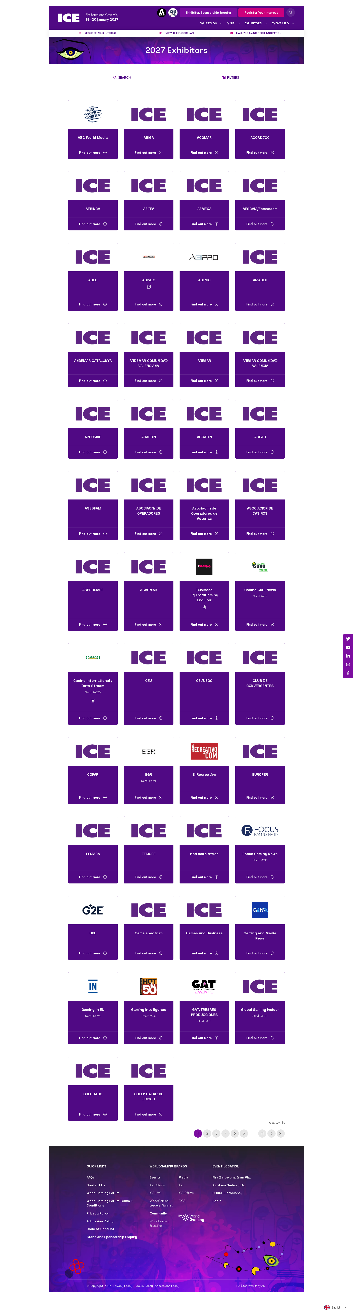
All (79, 91)
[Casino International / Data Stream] (93, 657)
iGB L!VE (156, 1193)
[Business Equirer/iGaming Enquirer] (204, 566)
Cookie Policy (143, 1286)
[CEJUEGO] (204, 657)
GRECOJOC (92, 1094)
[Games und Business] (204, 910)
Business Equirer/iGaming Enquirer (204, 594)
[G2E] (93, 910)
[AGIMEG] (148, 257)
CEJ (148, 680)
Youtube (348, 647)
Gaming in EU (93, 1009)
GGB (182, 1201)
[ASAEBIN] (148, 414)
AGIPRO (204, 280)
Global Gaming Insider (260, 1009)
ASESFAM (93, 508)
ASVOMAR (148, 589)
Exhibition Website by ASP (251, 1286)
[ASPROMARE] (93, 566)
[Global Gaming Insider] (260, 986)
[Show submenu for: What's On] (221, 23)
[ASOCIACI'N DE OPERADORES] (148, 485)
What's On (208, 23)
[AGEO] (93, 257)
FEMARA (93, 853)
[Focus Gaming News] (260, 830)
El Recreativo (204, 774)
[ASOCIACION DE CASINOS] (260, 485)
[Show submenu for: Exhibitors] (266, 23)
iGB (181, 1185)
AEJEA (148, 208)
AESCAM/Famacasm (260, 208)
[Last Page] (281, 1133)
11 (262, 1133)
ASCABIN (204, 436)
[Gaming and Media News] (260, 910)
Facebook (348, 673)
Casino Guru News (260, 589)
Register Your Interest (261, 13)
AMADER (260, 280)
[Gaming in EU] (93, 986)
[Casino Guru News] (260, 566)
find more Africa (204, 853)
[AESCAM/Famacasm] (260, 185)
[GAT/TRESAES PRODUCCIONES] (204, 986)
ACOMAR (204, 137)
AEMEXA (204, 208)
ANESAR (204, 360)
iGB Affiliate (157, 1185)
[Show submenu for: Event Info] (293, 23)
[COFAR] (93, 751)
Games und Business (204, 933)
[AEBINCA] (93, 185)
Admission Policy (100, 1221)
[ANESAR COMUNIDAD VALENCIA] (260, 337)
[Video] (204, 607)
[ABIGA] (148, 114)
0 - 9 (87, 91)
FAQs (91, 1177)
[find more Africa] (204, 830)
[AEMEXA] (204, 185)
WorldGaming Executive (159, 1223)
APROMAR (93, 436)
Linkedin (348, 656)
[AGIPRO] (204, 257)
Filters (233, 77)
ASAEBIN (148, 436)
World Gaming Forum (103, 1193)
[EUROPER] (260, 751)
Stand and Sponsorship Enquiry (112, 1237)
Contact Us (96, 1185)
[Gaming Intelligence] (148, 986)
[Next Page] (271, 1133)
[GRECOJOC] (93, 1071)
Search (290, 12)
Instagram (348, 664)
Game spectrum (149, 933)
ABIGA (149, 137)
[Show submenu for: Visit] (239, 23)
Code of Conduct (100, 1229)
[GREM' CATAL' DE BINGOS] (148, 1071)
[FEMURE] (148, 830)
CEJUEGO (204, 680)
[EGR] (148, 751)
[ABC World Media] (93, 114)
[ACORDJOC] (260, 114)
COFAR (92, 774)
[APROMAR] (93, 414)
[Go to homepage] (68, 18)
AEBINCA (93, 208)
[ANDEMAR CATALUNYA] (93, 337)
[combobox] (335, 1307)
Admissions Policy (167, 1286)
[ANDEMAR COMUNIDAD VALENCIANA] (148, 337)
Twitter (348, 639)
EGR (148, 774)
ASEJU (260, 436)
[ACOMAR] (204, 114)
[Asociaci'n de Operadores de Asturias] (204, 485)
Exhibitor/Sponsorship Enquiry (208, 13)
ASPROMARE (93, 589)
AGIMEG (148, 280)
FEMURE (149, 853)
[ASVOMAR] (148, 566)
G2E (92, 933)
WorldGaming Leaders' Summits (161, 1203)
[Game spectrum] (148, 910)
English (336, 1307)
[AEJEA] (148, 185)
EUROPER (260, 774)
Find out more (90, 152)
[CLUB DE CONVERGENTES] (260, 657)
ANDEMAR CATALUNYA (93, 360)
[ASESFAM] (93, 485)
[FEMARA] (93, 830)
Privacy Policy (98, 1213)
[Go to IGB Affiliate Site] (161, 12)
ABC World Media (93, 137)
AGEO (92, 280)
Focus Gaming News (260, 853)
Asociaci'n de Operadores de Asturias (204, 513)
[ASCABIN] (204, 414)
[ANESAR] (204, 337)
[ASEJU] (260, 414)
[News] (149, 287)
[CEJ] (148, 657)
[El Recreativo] (204, 751)
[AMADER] (260, 257)
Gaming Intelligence (148, 1009)
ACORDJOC (260, 137)
